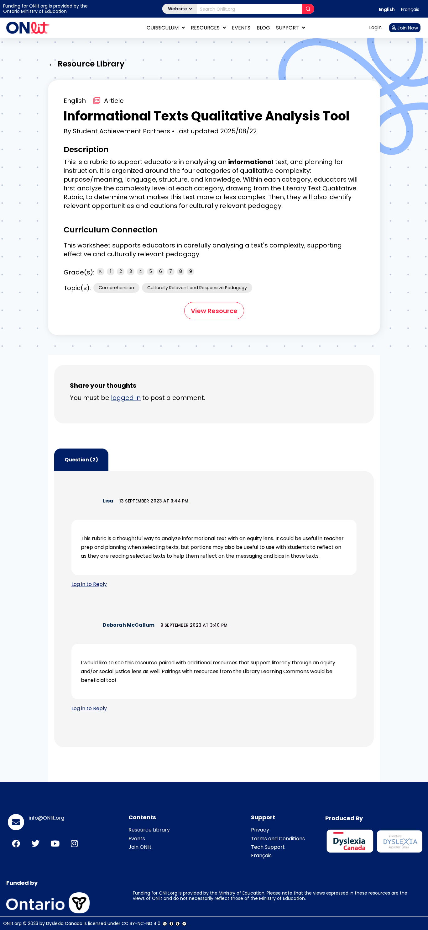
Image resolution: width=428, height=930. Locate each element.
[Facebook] (16, 843)
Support (287, 27)
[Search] (308, 9)
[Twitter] (35, 843)
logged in (126, 397)
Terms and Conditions (278, 838)
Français (261, 855)
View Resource (214, 310)
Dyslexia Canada (64, 923)
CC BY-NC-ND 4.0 (141, 923)
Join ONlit (140, 847)
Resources (205, 27)
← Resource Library (86, 63)
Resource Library (149, 829)
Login (375, 27)
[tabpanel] (214, 609)
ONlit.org (12, 923)
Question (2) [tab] (81, 459)
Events (241, 27)
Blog (263, 27)
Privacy (260, 829)
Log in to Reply (89, 584)
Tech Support (268, 847)
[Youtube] (55, 843)
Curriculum (163, 27)
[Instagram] (74, 843)
